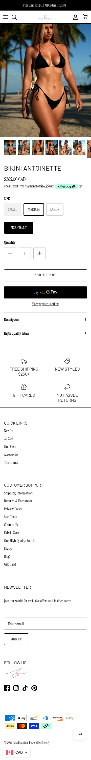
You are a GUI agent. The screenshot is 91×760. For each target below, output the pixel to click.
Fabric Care (11, 532)
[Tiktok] (25, 688)
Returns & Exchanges (18, 500)
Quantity (9, 242)
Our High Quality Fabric (19, 540)
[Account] (74, 17)
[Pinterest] (34, 688)
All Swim (9, 438)
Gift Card (10, 564)
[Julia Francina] (45, 17)
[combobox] (17, 752)
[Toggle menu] (5, 17)
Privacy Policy (13, 509)
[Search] (16, 17)
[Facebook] (7, 688)
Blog (7, 556)
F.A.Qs (8, 548)
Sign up (16, 639)
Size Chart (19, 228)
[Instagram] (16, 688)
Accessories (11, 454)
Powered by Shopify (39, 743)
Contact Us (11, 524)
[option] (45, 80)
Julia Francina (20, 743)
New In (8, 430)
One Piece (10, 446)
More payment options (45, 304)
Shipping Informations (19, 493)
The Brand (11, 462)
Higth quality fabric (16, 333)
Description (11, 319)
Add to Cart (45, 275)
